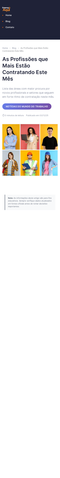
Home (9, 15)
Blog (8, 21)
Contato (10, 27)
